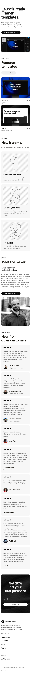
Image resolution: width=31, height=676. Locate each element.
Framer (7, 671)
